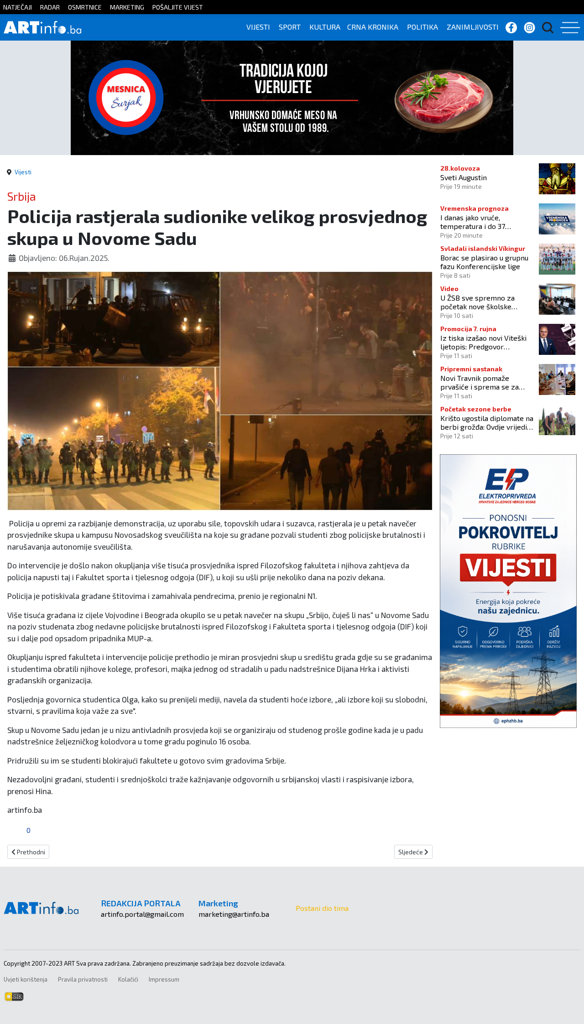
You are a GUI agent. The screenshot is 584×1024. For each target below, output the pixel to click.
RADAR (50, 7)
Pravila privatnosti (83, 979)
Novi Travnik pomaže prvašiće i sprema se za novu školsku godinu (479, 382)
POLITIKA (422, 26)
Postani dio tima (322, 908)
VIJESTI (258, 26)
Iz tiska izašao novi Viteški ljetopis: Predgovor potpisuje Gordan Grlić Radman (483, 342)
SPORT (290, 26)
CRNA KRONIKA (372, 26)
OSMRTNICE (85, 7)
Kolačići (128, 979)
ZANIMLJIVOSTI (473, 26)
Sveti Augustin (463, 177)
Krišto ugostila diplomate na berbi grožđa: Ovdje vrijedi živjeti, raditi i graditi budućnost (486, 422)
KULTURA (324, 26)
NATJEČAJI (17, 7)
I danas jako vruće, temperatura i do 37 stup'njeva (472, 221)
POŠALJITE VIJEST (177, 7)
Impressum (164, 979)
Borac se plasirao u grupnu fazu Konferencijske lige (484, 261)
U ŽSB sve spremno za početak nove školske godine (477, 302)
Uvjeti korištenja (25, 979)
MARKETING (127, 7)
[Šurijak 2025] (292, 96)
